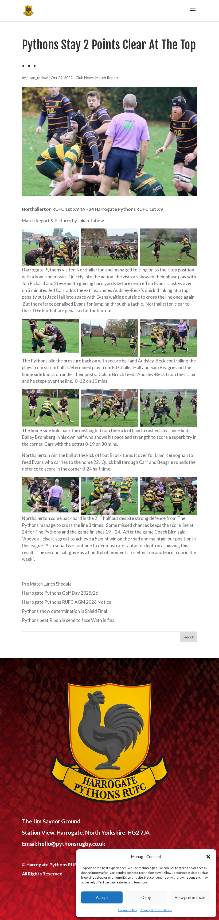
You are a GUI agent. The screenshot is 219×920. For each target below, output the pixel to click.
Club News (85, 77)
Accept (102, 897)
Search (188, 637)
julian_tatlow (37, 77)
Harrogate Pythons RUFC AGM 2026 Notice (66, 602)
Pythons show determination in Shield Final (64, 611)
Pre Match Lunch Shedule (47, 584)
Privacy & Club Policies (156, 910)
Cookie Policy (127, 910)
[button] (208, 856)
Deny (146, 897)
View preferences (190, 897)
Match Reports (107, 77)
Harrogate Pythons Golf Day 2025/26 (60, 593)
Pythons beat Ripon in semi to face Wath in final (69, 620)
